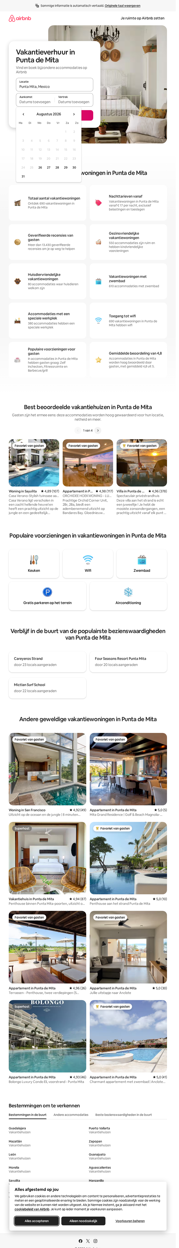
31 (23, 176)
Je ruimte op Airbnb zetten (142, 18)
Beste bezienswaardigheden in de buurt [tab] (123, 1115)
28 (57, 167)
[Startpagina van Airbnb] (20, 18)
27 (48, 167)
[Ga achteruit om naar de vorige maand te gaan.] (23, 114)
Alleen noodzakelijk (83, 1221)
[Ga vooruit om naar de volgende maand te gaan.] (73, 114)
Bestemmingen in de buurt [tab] (27, 1115)
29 (65, 167)
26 (40, 167)
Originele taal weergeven (122, 6)
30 (74, 167)
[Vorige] (77, 430)
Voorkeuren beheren (130, 1221)
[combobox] (54, 86)
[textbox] (35, 101)
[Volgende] (97, 430)
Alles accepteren (37, 1221)
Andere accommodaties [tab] (70, 1115)
